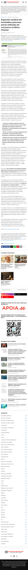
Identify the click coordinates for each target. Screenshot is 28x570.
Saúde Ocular (14, 529)
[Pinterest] (17, 246)
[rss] (17, 556)
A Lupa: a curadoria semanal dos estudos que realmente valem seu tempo (16, 364)
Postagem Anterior (6, 289)
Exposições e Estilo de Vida (14, 464)
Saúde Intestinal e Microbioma (14, 524)
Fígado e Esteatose (14, 466)
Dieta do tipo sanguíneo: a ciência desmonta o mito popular (16, 358)
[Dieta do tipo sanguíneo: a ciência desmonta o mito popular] (4, 359)
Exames (14, 459)
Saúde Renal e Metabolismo (14, 534)
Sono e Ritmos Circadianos (14, 536)
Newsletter (14, 497)
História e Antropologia (13, 17)
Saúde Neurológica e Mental (14, 526)
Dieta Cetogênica (14, 447)
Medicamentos (14, 485)
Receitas (14, 514)
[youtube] (14, 556)
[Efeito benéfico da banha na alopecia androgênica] (4, 401)
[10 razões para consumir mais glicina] (4, 406)
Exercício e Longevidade (14, 461)
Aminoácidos (14, 425)
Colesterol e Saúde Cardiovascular (14, 439)
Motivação (14, 495)
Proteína (14, 512)
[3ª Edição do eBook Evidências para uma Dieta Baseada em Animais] (4, 372)
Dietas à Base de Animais (14, 449)
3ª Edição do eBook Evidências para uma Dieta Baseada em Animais (17, 371)
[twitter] (11, 556)
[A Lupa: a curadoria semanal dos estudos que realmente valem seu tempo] (4, 365)
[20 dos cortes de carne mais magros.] (4, 345)
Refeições (14, 517)
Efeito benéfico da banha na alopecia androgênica (17, 400)
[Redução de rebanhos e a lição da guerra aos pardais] (21, 259)
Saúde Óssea (14, 531)
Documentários (14, 454)
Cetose (14, 437)
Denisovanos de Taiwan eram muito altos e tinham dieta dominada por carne (7, 266)
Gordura (14, 468)
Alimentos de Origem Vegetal (14, 422)
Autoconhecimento (14, 432)
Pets (14, 507)
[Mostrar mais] (23, 246)
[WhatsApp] (14, 246)
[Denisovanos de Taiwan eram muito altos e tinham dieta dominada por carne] (7, 259)
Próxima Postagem (21, 289)
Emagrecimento (14, 456)
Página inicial (4, 17)
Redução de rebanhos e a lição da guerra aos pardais (20, 266)
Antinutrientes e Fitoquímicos (14, 427)
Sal (14, 519)
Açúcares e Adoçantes (14, 418)
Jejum (14, 480)
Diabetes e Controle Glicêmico (14, 444)
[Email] (20, 246)
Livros (14, 483)
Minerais (14, 493)
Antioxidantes (14, 430)
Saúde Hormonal (14, 522)
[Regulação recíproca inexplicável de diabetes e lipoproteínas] (4, 385)
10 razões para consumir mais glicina (17, 404)
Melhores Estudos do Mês (14, 488)
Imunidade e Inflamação (14, 476)
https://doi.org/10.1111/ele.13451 (11, 229)
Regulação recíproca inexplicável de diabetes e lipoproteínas (17, 384)
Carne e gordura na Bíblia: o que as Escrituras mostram (6, 283)
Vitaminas (14, 543)
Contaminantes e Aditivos (14, 442)
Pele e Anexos (14, 505)
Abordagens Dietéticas (14, 415)
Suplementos (14, 538)
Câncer (14, 435)
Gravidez (14, 471)
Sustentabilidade (14, 541)
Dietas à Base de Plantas (14, 451)
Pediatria (14, 502)
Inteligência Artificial (14, 478)
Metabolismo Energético (14, 490)
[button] (2, 2)
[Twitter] (11, 246)
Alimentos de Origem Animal (14, 420)
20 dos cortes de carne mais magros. (17, 344)
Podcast (14, 509)
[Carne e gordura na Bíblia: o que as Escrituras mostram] (7, 276)
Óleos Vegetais (14, 500)
